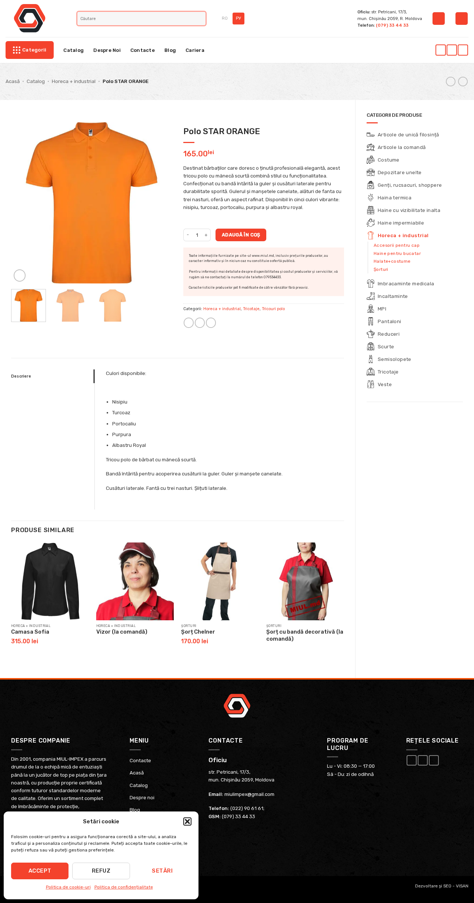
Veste (385, 384)
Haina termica (394, 197)
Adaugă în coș (241, 235)
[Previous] (23, 203)
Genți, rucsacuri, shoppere (410, 185)
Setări (162, 870)
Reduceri (389, 334)
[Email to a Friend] (200, 323)
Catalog (73, 50)
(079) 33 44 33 (392, 25)
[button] (187, 821)
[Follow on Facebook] (440, 50)
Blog (170, 50)
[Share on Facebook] (189, 323)
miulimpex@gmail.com (249, 794)
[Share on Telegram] (211, 323)
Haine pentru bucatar (397, 253)
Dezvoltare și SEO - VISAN (441, 886)
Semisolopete (394, 359)
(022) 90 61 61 (246, 808)
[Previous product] (463, 82)
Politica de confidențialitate (123, 887)
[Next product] (450, 82)
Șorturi (381, 269)
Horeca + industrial (74, 81)
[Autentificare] (439, 18)
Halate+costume (392, 261)
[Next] (159, 203)
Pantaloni (389, 321)
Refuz (101, 870)
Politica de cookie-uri (68, 887)
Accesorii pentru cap (397, 245)
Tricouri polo (273, 308)
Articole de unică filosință (408, 134)
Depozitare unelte (400, 172)
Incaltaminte (393, 296)
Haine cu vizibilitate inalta (409, 210)
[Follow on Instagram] (452, 50)
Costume (389, 160)
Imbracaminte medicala (406, 283)
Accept (40, 870)
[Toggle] (458, 160)
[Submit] (201, 18)
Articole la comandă (402, 147)
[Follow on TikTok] (463, 50)
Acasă (13, 81)
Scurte (386, 346)
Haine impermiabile (401, 223)
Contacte (142, 50)
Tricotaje (388, 372)
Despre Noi (107, 50)
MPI (382, 309)
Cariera (195, 50)
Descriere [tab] (21, 376)
